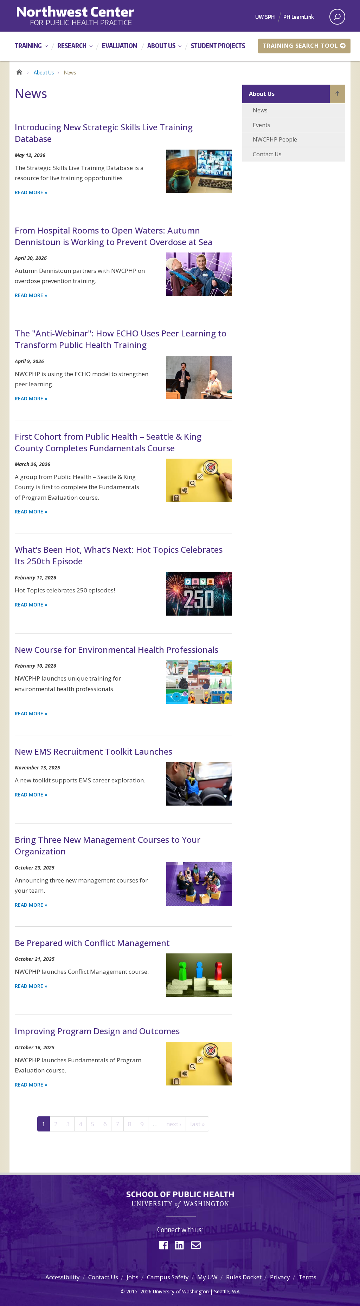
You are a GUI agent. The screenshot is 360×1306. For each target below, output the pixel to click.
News (260, 110)
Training (28, 45)
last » (197, 1124)
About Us (161, 45)
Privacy (280, 1277)
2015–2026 (139, 1291)
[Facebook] (163, 1245)
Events (261, 125)
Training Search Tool (300, 46)
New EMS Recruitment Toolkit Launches (93, 751)
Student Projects (218, 45)
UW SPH (265, 16)
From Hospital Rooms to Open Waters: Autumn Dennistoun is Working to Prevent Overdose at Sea (113, 236)
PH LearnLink (298, 16)
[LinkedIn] (179, 1245)
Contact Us (267, 154)
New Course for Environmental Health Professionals (116, 649)
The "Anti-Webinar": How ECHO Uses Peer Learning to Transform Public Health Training (120, 338)
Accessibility (62, 1277)
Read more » (31, 192)
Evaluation (119, 45)
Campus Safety (168, 1277)
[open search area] (337, 17)
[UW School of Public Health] (180, 1199)
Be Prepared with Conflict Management (92, 943)
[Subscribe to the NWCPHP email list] (196, 1245)
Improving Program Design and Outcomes (97, 1031)
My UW (207, 1277)
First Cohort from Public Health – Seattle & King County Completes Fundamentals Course (108, 442)
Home (19, 71)
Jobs (133, 1277)
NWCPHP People (275, 139)
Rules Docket (244, 1277)
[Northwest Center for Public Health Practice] (96, 16)
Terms (307, 1277)
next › (173, 1124)
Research (71, 45)
